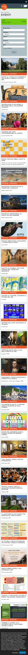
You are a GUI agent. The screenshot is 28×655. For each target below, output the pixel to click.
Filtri (24, 21)
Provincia (5, 40)
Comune (5, 36)
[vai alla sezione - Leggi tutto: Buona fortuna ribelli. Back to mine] (14, 153)
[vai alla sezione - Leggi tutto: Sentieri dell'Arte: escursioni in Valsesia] (14, 316)
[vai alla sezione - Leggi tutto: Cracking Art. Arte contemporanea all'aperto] (14, 125)
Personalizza (15, 652)
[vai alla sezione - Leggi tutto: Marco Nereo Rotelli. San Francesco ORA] (14, 562)
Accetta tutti (22, 652)
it (24, 6)
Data (4, 44)
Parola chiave (6, 28)
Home (2, 12)
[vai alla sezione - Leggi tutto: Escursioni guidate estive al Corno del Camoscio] (14, 180)
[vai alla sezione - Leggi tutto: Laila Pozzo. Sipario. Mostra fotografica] (14, 453)
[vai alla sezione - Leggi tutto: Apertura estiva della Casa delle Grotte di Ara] (14, 343)
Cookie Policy (16, 649)
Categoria (5, 32)
